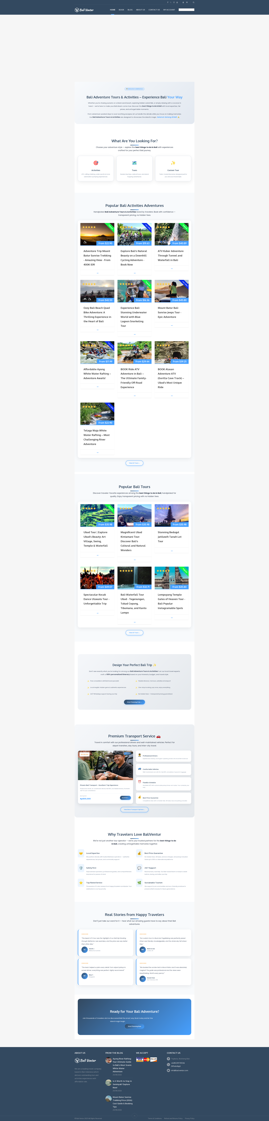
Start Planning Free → (134, 702)
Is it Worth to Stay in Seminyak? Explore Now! (122, 1084)
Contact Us (154, 10)
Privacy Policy (189, 1118)
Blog (130, 10)
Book (121, 10)
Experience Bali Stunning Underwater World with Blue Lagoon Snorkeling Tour (134, 316)
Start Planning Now (134, 1026)
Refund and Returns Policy (173, 1118)
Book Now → (125, 798)
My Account (169, 10)
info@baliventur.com (179, 1070)
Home (112, 10)
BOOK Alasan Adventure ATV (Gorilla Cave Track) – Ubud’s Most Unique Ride (171, 378)
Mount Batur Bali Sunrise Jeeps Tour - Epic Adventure (169, 312)
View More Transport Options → (134, 809)
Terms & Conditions (155, 1118)
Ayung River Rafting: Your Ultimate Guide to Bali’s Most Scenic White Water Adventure (122, 1065)
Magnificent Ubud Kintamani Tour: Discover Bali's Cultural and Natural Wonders (133, 541)
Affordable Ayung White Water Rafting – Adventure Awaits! (97, 374)
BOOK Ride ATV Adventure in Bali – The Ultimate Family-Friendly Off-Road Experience (133, 378)
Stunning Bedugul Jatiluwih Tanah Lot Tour (169, 537)
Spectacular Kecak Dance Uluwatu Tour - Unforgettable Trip (96, 599)
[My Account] (183, 2)
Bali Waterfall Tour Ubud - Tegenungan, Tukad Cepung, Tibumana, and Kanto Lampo (133, 603)
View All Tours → (134, 463)
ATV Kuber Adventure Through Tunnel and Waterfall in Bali (171, 255)
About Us (140, 10)
